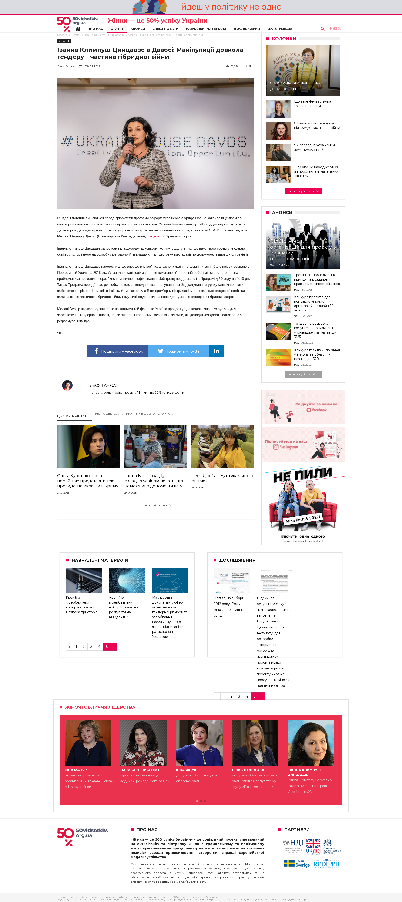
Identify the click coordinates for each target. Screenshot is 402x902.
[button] (197, 801)
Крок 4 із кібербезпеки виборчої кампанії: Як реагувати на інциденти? (127, 607)
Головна (62, 35)
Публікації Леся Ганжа (112, 413)
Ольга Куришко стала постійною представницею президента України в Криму (87, 480)
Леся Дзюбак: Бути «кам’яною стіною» (222, 478)
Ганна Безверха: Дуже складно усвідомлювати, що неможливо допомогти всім (153, 480)
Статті (76, 35)
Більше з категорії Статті (157, 413)
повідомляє (156, 236)
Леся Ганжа (65, 66)
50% (272, 265)
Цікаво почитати (73, 416)
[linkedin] (216, 351)
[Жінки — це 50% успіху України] (77, 24)
